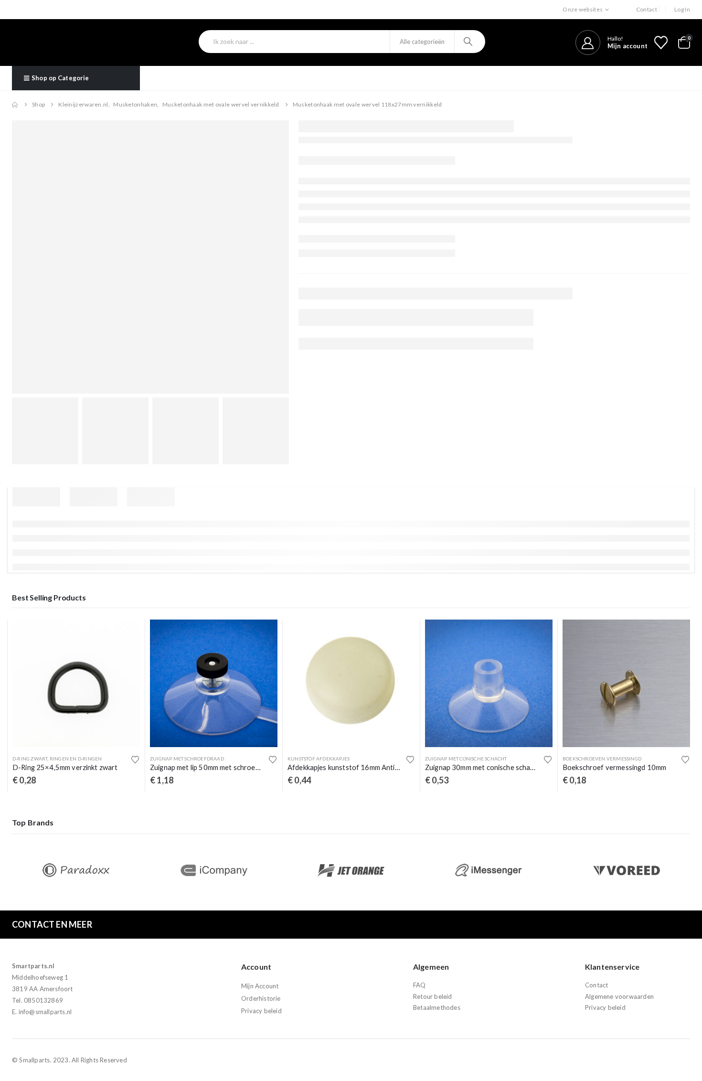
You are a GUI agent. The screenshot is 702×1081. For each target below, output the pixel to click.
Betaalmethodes (436, 1007)
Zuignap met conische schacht (466, 758)
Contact (646, 9)
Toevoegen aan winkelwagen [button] (124, 635)
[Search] (469, 41)
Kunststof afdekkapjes (318, 758)
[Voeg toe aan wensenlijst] (135, 759)
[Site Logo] (63, 42)
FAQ (419, 985)
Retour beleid (432, 996)
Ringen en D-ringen (76, 758)
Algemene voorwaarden (619, 996)
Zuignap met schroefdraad (187, 758)
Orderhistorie (261, 998)
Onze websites (583, 9)
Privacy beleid (261, 1011)
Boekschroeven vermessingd (602, 758)
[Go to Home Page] (15, 104)
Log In (682, 9)
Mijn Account (259, 986)
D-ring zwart (29, 758)
